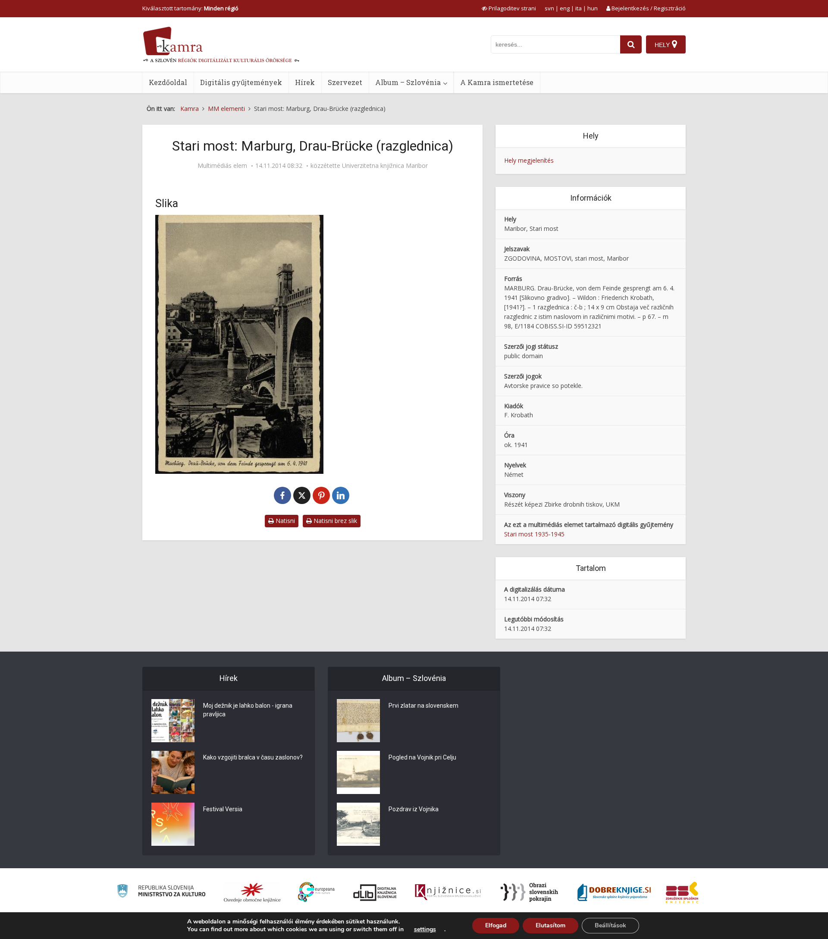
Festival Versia (222, 809)
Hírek (305, 82)
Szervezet (345, 82)
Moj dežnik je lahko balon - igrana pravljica (247, 710)
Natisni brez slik (334, 521)
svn (549, 8)
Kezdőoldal (168, 82)
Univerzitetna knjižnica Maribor (385, 166)
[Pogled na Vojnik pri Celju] (358, 772)
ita (578, 8)
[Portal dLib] (375, 892)
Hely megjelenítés (529, 160)
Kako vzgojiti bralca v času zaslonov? (253, 757)
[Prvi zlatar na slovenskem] (358, 720)
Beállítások (610, 925)
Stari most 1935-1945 (534, 534)
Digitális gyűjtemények (241, 82)
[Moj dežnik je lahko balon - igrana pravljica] (172, 720)
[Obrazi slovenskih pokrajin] (529, 892)
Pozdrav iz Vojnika (414, 809)
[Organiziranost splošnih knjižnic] (252, 892)
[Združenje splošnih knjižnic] (682, 892)
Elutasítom (550, 925)
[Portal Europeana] (316, 892)
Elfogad (495, 925)
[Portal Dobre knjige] (614, 892)
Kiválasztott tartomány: (190, 8)
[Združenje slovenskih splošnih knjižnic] (447, 892)
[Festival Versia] (172, 824)
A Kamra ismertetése (496, 82)
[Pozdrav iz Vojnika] (358, 824)
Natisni (284, 521)
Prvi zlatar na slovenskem (423, 705)
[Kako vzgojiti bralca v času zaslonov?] (172, 772)
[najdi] (631, 44)
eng (565, 8)
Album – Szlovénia (408, 82)
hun (592, 8)
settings (425, 929)
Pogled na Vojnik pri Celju (422, 757)
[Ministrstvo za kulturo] (161, 892)
